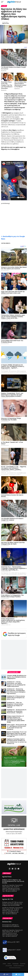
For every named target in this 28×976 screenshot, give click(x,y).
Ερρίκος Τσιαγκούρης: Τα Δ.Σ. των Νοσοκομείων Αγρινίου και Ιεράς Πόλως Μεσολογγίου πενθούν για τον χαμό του (17, 734)
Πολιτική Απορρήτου (18, 965)
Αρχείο (9, 963)
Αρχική (4, 963)
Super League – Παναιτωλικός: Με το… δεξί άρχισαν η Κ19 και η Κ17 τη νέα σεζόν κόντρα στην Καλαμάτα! (16, 727)
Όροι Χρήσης (9, 965)
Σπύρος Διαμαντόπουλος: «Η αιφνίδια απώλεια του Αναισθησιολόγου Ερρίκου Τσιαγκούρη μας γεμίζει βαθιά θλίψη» (15, 719)
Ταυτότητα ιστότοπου (14, 967)
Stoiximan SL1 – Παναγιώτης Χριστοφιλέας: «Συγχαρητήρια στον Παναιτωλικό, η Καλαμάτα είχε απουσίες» (16, 691)
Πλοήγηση (22, 963)
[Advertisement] (14, 156)
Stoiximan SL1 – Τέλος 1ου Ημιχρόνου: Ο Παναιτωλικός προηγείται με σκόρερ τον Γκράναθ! (15, 705)
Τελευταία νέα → (14, 672)
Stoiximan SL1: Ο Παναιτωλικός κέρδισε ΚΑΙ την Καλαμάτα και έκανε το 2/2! (16, 697)
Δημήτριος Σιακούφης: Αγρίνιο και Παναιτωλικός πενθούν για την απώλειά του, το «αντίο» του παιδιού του (16, 741)
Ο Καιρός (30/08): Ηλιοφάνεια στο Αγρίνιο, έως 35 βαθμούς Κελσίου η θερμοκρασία (16, 677)
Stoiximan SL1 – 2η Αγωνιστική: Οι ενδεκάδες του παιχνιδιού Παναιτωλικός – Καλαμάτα (16, 711)
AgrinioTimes (5, 23)
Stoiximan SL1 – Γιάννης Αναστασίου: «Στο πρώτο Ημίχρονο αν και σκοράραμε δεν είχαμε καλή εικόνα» (16, 684)
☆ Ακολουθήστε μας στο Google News (13, 237)
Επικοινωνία (15, 963)
